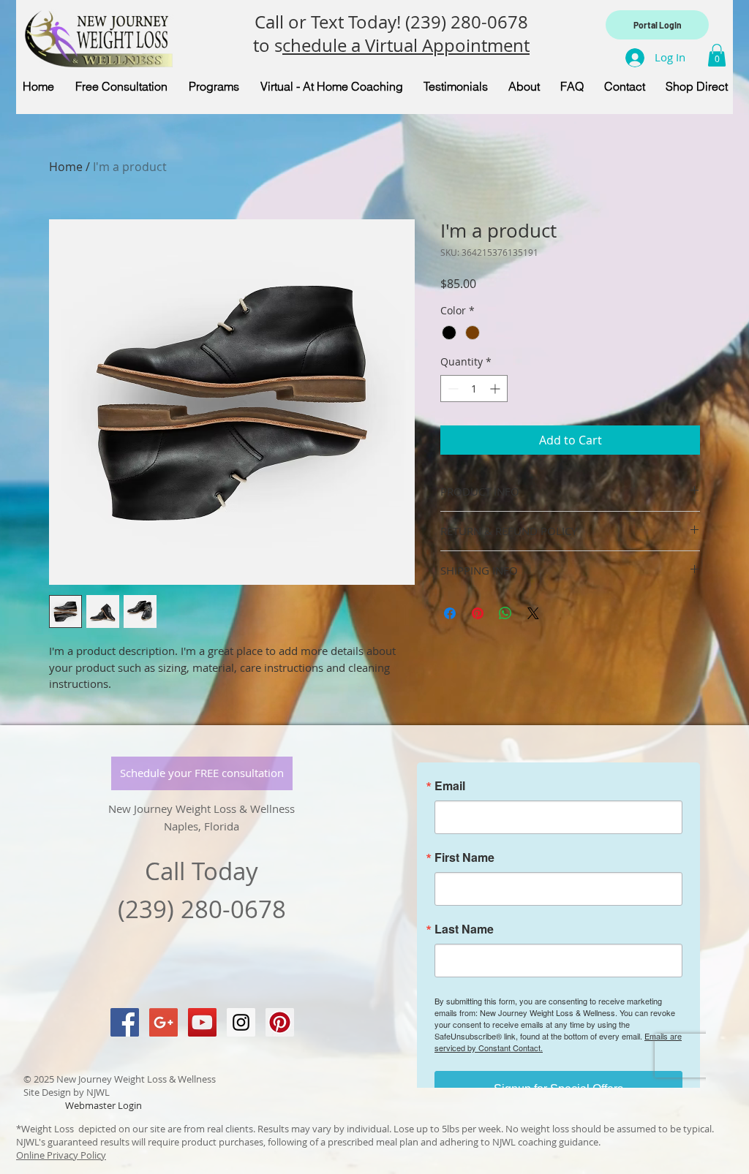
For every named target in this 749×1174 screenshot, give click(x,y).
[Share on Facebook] (450, 613)
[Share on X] (533, 613)
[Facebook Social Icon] (124, 1022)
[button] (716, 55)
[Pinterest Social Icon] (280, 1022)
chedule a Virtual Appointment (406, 45)
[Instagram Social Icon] (241, 1022)
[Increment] (496, 388)
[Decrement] (452, 388)
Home (66, 167)
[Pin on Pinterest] (477, 613)
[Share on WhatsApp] (505, 613)
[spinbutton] (474, 388)
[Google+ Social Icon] (163, 1022)
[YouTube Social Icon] (202, 1022)
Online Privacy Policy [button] (61, 1155)
